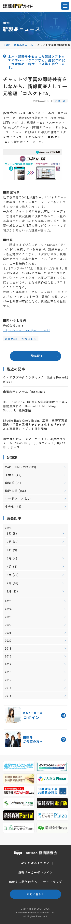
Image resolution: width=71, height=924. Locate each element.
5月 (9, 558)
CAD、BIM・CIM (16, 467)
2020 (8, 640)
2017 (8, 664)
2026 (8, 528)
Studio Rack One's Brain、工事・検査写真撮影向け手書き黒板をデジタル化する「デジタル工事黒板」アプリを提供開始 (35, 424)
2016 (8, 672)
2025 (8, 601)
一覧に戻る (35, 356)
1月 (9, 591)
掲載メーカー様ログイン (35, 872)
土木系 (9, 475)
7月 (9, 542)
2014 (8, 688)
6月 (9, 550)
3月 (9, 575)
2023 (8, 617)
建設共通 (60, 101)
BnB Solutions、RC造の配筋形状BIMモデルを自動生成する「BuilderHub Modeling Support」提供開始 (35, 406)
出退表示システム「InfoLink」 (25, 392)
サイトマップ (52, 882)
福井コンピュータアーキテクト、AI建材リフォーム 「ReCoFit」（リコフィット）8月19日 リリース (34, 443)
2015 (8, 680)
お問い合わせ (35, 894)
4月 (9, 566)
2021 (8, 632)
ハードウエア (14, 498)
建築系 (9, 483)
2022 (8, 625)
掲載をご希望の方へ (23, 882)
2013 (8, 695)
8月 (9, 533)
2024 (8, 609)
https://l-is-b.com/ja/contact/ (26, 330)
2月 (9, 583)
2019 (8, 648)
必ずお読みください (35, 863)
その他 (9, 506)
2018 (8, 656)
